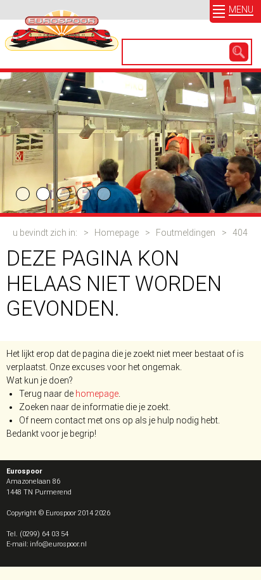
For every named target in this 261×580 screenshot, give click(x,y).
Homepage (116, 233)
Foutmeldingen (185, 233)
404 (240, 233)
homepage (96, 394)
